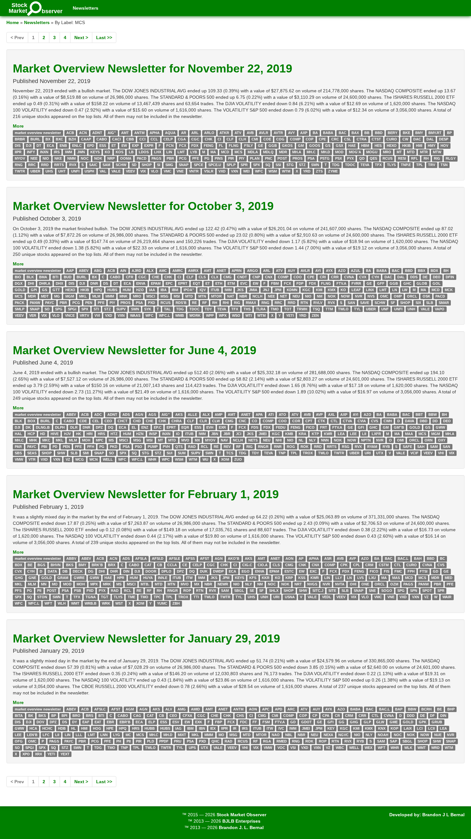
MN (43, 584)
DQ (110, 427)
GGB (273, 145)
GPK (422, 722)
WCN (93, 459)
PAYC (49, 303)
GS (327, 145)
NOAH (383, 735)
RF (204, 303)
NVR (358, 296)
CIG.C (247, 565)
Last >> (104, 37)
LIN (169, 152)
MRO (387, 152)
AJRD (136, 271)
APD (278, 709)
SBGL (239, 591)
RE (194, 303)
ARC (291, 709)
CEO (108, 421)
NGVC (343, 735)
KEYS (95, 152)
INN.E (162, 578)
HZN (140, 434)
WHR (152, 459)
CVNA (349, 277)
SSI (278, 165)
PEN (88, 303)
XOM (225, 459)
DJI (28, 145)
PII (39, 591)
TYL (357, 309)
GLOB (422, 283)
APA (259, 414)
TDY (208, 309)
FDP (299, 283)
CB (159, 565)
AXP (303, 133)
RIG (437, 158)
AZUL (355, 271)
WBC (340, 748)
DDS (413, 277)
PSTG (325, 158)
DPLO (166, 572)
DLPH (60, 427)
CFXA (187, 715)
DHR (114, 572)
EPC (169, 283)
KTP (315, 434)
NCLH (257, 296)
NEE (33, 158)
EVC (243, 283)
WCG (79, 459)
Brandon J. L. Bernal (241, 827)
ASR (328, 559)
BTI (55, 277)
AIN (123, 271)
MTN (202, 296)
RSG (346, 447)
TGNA (91, 597)
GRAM (62, 578)
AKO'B (233, 559)
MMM (109, 296)
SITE (332, 591)
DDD (411, 715)
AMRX (193, 271)
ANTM (139, 133)
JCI (238, 434)
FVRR (356, 283)
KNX (381, 728)
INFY (31, 152)
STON (42, 597)
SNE (372, 591)
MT (399, 152)
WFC (259, 171)
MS (111, 440)
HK (78, 434)
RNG (19, 165)
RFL (414, 158)
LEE (353, 434)
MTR (424, 152)
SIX (418, 303)
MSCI (150, 296)
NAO (276, 735)
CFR (129, 277)
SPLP (231, 165)
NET (283, 296)
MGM (69, 296)
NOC (85, 158)
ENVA (140, 283)
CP (314, 715)
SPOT (427, 591)
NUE (438, 735)
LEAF (356, 290)
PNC (268, 158)
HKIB (406, 145)
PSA (311, 158)
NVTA (339, 584)
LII (364, 434)
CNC (242, 421)
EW (124, 145)
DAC (417, 139)
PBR (170, 158)
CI (219, 139)
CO (254, 421)
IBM (175, 290)
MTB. (145, 584)
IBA (164, 290)
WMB (179, 315)
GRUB (437, 722)
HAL (18, 434)
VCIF (414, 453)
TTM (329, 309)
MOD (339, 152)
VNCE (70, 315)
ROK (305, 447)
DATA (52, 572)
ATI (271, 414)
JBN (214, 434)
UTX (379, 453)
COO (297, 277)
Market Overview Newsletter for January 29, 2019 (146, 638)
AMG (182, 709)
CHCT (123, 421)
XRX (38, 754)
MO (55, 584)
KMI (319, 290)
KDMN (292, 290)
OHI (353, 584)
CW (405, 139)
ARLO (209, 133)
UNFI (75, 171)
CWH (388, 421)
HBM (365, 145)
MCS (238, 152)
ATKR (224, 133)
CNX (268, 277)
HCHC (47, 728)
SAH (421, 447)
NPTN (366, 440)
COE (267, 139)
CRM (369, 565)
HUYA (148, 578)
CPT (308, 421)
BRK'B (97, 565)
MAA (409, 434)
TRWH (302, 309)
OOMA (125, 158)
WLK (408, 748)
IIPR (18, 152)
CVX (362, 277)
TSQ (316, 309)
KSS (301, 578)
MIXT (182, 735)
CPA (325, 715)
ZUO (238, 459)
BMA (43, 277)
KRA (302, 434)
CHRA (176, 421)
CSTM (384, 565)
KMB (289, 434)
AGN (139, 414)
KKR (265, 578)
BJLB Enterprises (241, 821)
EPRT (182, 283)
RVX (72, 165)
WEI (246, 171)
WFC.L (164, 315)
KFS (252, 578)
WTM (286, 171)
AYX (329, 271)
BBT (419, 414)
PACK (19, 303)
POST (282, 158)
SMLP (19, 309)
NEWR (223, 584)
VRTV (84, 315)
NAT (230, 296)
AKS (179, 414)
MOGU (371, 152)
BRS (89, 715)
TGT (104, 597)
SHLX (273, 591)
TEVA (364, 165)
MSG (165, 296)
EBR (110, 722)
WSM (273, 171)
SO (47, 309)
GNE (32, 578)
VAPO (439, 309)
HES (378, 145)
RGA (267, 741)
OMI (400, 440)
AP (301, 559)
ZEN (315, 315)
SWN (315, 165)
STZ (302, 165)
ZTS (319, 171)
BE (30, 565)
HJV (67, 434)
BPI (64, 715)
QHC (215, 741)
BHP (451, 709)
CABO (101, 139)
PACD (141, 158)
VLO (154, 171)
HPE (109, 728)
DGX (18, 283)
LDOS (144, 152)
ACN (83, 133)
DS (105, 283)
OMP (398, 296)
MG (57, 296)
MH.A (296, 152)
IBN (202, 728)
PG (207, 158)
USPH (89, 171)
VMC (167, 171)
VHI (441, 453)
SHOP (147, 165)
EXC (313, 572)
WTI (248, 315)
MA (213, 152)
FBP (218, 722)
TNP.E (406, 165)
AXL (331, 414)
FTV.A (341, 283)
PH (118, 741)
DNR (94, 283)
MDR (283, 152)
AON (289, 559)
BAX (355, 133)
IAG (178, 728)
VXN (234, 171)
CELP (168, 139)
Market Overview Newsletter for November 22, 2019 (152, 68)
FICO (310, 427)
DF (432, 715)
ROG (291, 447)
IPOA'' (189, 290)
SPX (256, 165)
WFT (48, 604)
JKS (240, 290)
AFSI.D (157, 559)
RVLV (317, 303)
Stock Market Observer (241, 814)
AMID (195, 709)
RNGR (263, 447)
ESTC (289, 572)
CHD (137, 421)
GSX (339, 145)
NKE (58, 158)
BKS (69, 565)
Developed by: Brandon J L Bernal (427, 814)
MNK (124, 296)
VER (32, 315)
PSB (77, 591)
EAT (98, 722)
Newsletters (85, 8)
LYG (116, 735)
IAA (152, 290)
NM (319, 296)
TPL (419, 165)
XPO (26, 754)
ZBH (176, 604)
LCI (420, 728)
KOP (394, 728)
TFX (378, 165)
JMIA (253, 290)
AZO (342, 271)
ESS (102, 145)
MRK (107, 584)
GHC (407, 283)
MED (448, 578)
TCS (229, 453)
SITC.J (317, 591)
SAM (106, 165)
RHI (226, 303)
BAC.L (403, 559)
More (18, 126)
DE (425, 277)
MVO (185, 440)
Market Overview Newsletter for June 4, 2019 (134, 350)
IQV (203, 290)
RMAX (251, 303)
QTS (179, 447)
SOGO (386, 591)
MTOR (216, 296)
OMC (384, 296)
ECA (50, 145)
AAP (70, 271)
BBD (379, 133)
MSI (177, 296)
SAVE (364, 303)
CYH (375, 277)
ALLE (192, 414)
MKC (46, 440)
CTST (376, 139)
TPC (157, 597)
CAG (137, 715)
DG (91, 572)
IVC (281, 728)
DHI (31, 283)
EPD (90, 145)
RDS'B (181, 303)
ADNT (97, 133)
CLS (202, 277)
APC (265, 709)
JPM (277, 290)
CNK (302, 565)
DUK (204, 572)
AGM (130, 709)
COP (309, 139)
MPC (99, 440)
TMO (275, 309)
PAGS (156, 158)
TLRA (261, 309)
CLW (216, 421)
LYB (193, 152)
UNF (385, 309)
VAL (103, 171)
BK (30, 715)
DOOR (150, 572)
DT (39, 145)
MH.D (325, 152)
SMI (86, 453)
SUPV (121, 309)
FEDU (280, 427)
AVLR (263, 133)
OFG (19, 741)
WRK (106, 604)
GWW (440, 427)
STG (290, 165)
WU (205, 459)
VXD (222, 171)
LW (404, 290)
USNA (290, 597)
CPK (344, 565)
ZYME (333, 171)
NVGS (312, 584)
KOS (119, 152)
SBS (18, 453)
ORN (429, 440)
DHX (59, 283)
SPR (244, 165)
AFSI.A (141, 559)
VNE (180, 171)
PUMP (153, 447)
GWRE (79, 578)
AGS (152, 414)
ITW (189, 578)
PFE (195, 158)
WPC (166, 459)
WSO (236, 315)
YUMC (162, 604)
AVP (319, 414)
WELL (108, 459)
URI (368, 453)
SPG (58, 309)
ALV (168, 709)
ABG (98, 271)
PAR (18, 447)
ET (114, 145)
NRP (111, 158)
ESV (175, 722)
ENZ (144, 427)
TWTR (20, 171)
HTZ (114, 434)
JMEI (263, 434)
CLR (203, 421)
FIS (386, 572)
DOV (40, 722)
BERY (392, 133)
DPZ (99, 427)
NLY (312, 440)
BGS (41, 565)
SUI (169, 453)
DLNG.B (43, 427)
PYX (350, 158)
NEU (296, 296)
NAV (224, 440)
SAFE (407, 447)
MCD (225, 152)
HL (73, 728)
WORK (195, 315)
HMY (431, 145)
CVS (374, 421)
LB (131, 152)
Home (12, 22)
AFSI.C (100, 709)
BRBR (20, 139)
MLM (96, 296)
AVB (250, 133)
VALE (116, 171)
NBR (243, 296)
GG (341, 722)
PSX (338, 158)
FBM (275, 283)
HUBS (112, 290)
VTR (32, 459)
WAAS (135, 315)
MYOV (20, 158)
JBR (226, 434)
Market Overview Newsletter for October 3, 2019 (143, 206)
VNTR (194, 171)
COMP (295, 139)
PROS (297, 158)
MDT (45, 296)
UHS (49, 171)
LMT (181, 152)
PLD (150, 741)
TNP (281, 453)
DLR (74, 427)
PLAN (255, 158)
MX (197, 440)
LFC (46, 735)
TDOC (350, 165)
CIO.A (263, 565)
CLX (214, 277)
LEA (341, 434)
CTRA (362, 139)
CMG (227, 277)
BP (449, 133)
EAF (85, 722)
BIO (18, 277)
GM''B (399, 427)
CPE (322, 139)
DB (65, 572)
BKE (406, 133)
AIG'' (112, 133)
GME (394, 722)
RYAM (372, 447)
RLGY (451, 158)
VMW (19, 459)
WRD (435, 748)
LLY (338, 578)
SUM (182, 453)
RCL (204, 447)
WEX (368, 748)
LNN (104, 735)
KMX (331, 290)
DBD (423, 421)
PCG (183, 158)
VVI (97, 315)
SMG (169, 165)
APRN (237, 271)
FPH (411, 572)
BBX (421, 271)
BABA (328, 133)
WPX (223, 315)
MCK (449, 290)
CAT (148, 565)
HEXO (392, 145)
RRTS (59, 165)
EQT (196, 283)
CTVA (347, 421)
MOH (86, 440)
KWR (328, 434)
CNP (256, 277)
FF (254, 722)
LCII (431, 728)
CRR (335, 277)
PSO (138, 447)
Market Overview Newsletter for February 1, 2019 (146, 494)
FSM (266, 722)
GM (301, 145)
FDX (194, 145)
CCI (142, 139)
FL (221, 145)
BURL (35, 139)
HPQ (98, 290)
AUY (291, 271)
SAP (393, 741)
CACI (116, 139)
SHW (61, 453)
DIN (126, 572)
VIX (143, 171)
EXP (135, 145)
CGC (195, 139)
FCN (170, 145)
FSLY (248, 145)
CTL (334, 421)
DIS (18, 145)
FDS (254, 427)
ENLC (77, 145)
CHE (155, 277)
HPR (120, 578)
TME (131, 597)
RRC (32, 165)
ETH (218, 283)
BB (366, 133)
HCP (31, 434)
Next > (81, 37)
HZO (140, 290)
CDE (83, 421)
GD (435, 572)
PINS (219, 158)
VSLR (208, 171)
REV (227, 447)
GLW (380, 722)
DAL (430, 139)
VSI (293, 748)
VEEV (130, 171)
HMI (419, 145)
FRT (323, 427)
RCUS (387, 158)
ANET (221, 271)
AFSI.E (174, 559)
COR (296, 421)
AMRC (177, 271)
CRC (335, 139)
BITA (19, 715)
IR (234, 728)
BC (442, 559)
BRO (76, 715)
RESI (402, 158)
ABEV (83, 271)
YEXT (65, 754)
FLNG (234, 145)
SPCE (198, 165)
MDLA (253, 152)
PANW (35, 303)
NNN (325, 440)
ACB (70, 133)
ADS (126, 414)
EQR (185, 427)
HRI (90, 434)
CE (184, 565)
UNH (411, 309)
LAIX (408, 728)
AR (183, 133)
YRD (306, 171)
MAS (396, 578)
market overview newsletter (38, 133)
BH (446, 271)
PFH (90, 447)
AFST (204, 559)
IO (178, 434)
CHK (208, 139)
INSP (153, 434)
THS (247, 309)
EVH (209, 427)
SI (158, 165)
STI (96, 309)
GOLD (20, 290)
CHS (240, 715)
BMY (419, 133)
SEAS (32, 453)
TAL (167, 309)
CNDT (242, 277)
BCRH (426, 709)
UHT (62, 171)
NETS (253, 440)
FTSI (423, 572)
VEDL (326, 597)
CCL (154, 139)
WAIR (446, 597)
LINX (370, 290)
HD (42, 434)
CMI (255, 139)
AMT (125, 133)
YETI (290, 315)
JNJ (266, 290)
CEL (95, 421)
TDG (336, 165)
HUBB (150, 728)
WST (119, 604)
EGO (246, 572)
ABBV (71, 559)
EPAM (156, 283)
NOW (345, 296)
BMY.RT (435, 133)
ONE (365, 584)
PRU (177, 741)
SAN (351, 303)
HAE (352, 145)
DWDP (218, 572)
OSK (426, 296)
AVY (291, 133)
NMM (71, 158)
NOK (98, 158)
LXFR (376, 434)
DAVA (409, 421)
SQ (267, 165)
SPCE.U (214, 165)
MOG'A (355, 152)
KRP (289, 578)
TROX (308, 453)
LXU (372, 578)
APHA (155, 133)
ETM (231, 283)
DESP (443, 139)
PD (55, 447)
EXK (198, 722)
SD (134, 165)
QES (373, 158)
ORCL (412, 296)
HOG (97, 728)
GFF (380, 283)
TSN (444, 165)
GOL (437, 283)
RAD (192, 447)
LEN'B (32, 735)
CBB (130, 139)
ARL (195, 133)
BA (315, 133)
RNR (278, 447)
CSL (347, 139)
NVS (371, 296)
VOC (281, 748)
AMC (163, 271)
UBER (35, 171)
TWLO (343, 309)
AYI (318, 271)
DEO (437, 277)
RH (426, 158)
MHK (33, 440)
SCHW (121, 165)
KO (107, 152)
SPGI (72, 309)
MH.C (311, 152)
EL (134, 427)
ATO (282, 414)
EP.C (157, 427)
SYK (147, 309)
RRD (45, 165)
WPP (210, 315)
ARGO (252, 271)
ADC (98, 414)
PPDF (164, 741)
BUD (67, 277)
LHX (157, 152)
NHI (279, 440)
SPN (413, 591)
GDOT (306, 722)
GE (260, 145)
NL (301, 440)
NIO (46, 158)
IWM (68, 152)
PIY (241, 158)
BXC (59, 139)
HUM (127, 290)
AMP (218, 414)
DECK (78, 572)
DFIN (450, 277)
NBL (289, 735)
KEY (331, 728)
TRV (431, 165)
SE (252, 591)
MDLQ (268, 152)
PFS (18, 591)
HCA (33, 728)
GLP (367, 722)
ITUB (215, 290)
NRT (298, 584)
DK (28, 427)
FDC (243, 722)
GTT (56, 290)
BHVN (56, 565)
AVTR (278, 133)
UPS (192, 748)
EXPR (148, 145)
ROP (187, 591)
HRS (101, 434)
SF (393, 303)
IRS (57, 152)
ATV (238, 133)
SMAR (444, 303)
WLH (62, 604)
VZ (68, 459)
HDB (62, 728)
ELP (151, 722)
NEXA (328, 735)
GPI (34, 290)
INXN (44, 152)
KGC (306, 290)
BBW (432, 414)
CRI (323, 277)
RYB (386, 447)
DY (74, 722)
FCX (182, 145)
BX (47, 139)
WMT (75, 604)
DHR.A (44, 283)
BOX (31, 421)
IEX (213, 728)
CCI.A (172, 565)
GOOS (314, 145)
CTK (321, 421)
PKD (113, 447)
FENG (209, 145)
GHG (19, 578)
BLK (30, 277)
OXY (441, 440)
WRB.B (90, 604)
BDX (434, 271)
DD (435, 421)
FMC (398, 572)
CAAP (86, 139)
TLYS (391, 165)
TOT (288, 309)
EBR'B (125, 722)
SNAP (183, 165)
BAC (342, 133)
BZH (72, 139)
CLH (242, 139)
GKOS (287, 145)
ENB (63, 145)
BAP (398, 709)
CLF (230, 139)
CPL (356, 565)
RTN (304, 303)
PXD (151, 303)
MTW (437, 152)
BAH (418, 559)
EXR (222, 427)
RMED (282, 741)
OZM (394, 584)
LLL (79, 735)
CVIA (362, 421)
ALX (149, 271)
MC (128, 735)
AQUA (170, 133)
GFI (361, 427)
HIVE (55, 434)
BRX (111, 565)
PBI (44, 447)
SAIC (93, 165)
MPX (94, 584)
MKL (83, 296)
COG (280, 139)
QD (362, 158)
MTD (411, 152)
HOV (444, 145)
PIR (231, 158)
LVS (360, 578)
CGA (182, 139)
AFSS (190, 559)
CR (337, 715)
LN (394, 290)
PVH (166, 447)
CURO (391, 139)
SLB (429, 303)
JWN (81, 152)
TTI (196, 597)
